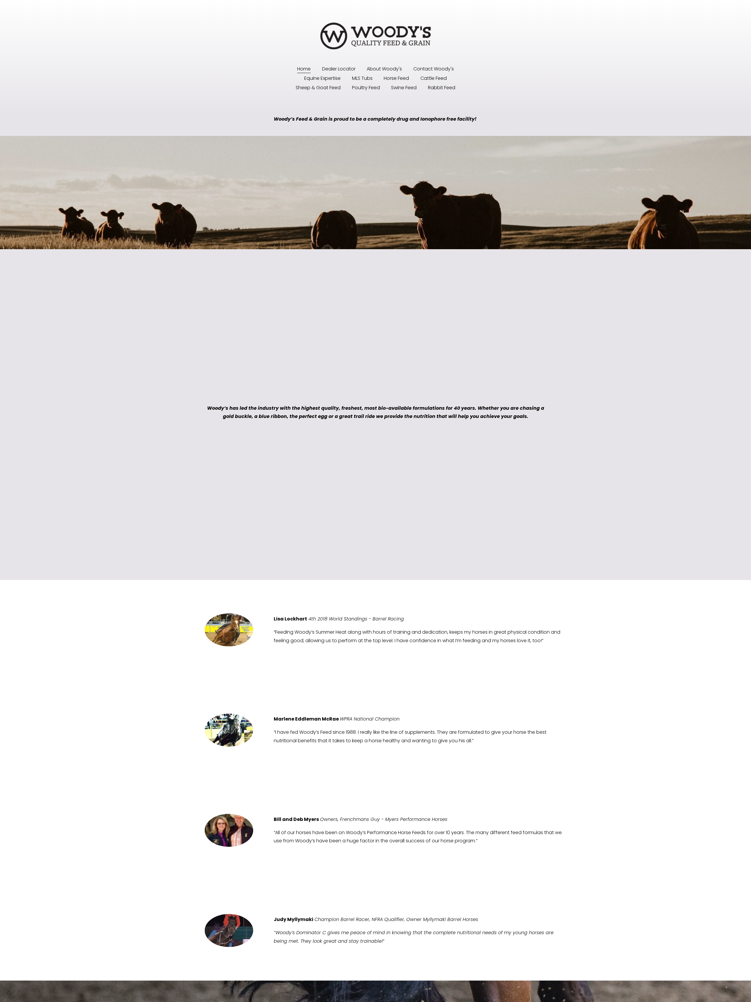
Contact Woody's (433, 68)
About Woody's (384, 68)
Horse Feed (396, 78)
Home (304, 68)
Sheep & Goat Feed (318, 87)
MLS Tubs (362, 78)
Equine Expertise (322, 78)
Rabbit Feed (441, 87)
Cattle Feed (433, 78)
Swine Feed (404, 87)
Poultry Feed (366, 87)
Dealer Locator (339, 68)
